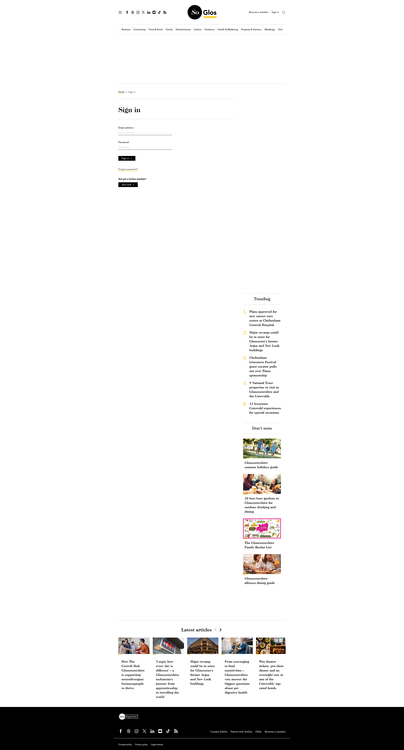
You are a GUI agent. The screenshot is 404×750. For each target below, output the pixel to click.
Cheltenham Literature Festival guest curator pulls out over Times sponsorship (263, 366)
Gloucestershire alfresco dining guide (260, 581)
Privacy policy (141, 744)
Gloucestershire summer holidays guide (261, 465)
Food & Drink (156, 29)
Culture (197, 29)
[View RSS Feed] (165, 12)
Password (123, 142)
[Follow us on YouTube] (154, 12)
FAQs (258, 731)
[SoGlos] (202, 12)
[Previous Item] (215, 629)
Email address (126, 127)
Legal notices (157, 744)
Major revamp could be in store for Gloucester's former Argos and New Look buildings (264, 341)
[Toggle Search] (284, 12)
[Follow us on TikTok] (159, 12)
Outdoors (209, 29)
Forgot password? (128, 169)
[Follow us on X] (143, 12)
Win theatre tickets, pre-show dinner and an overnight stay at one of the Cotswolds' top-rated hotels (271, 675)
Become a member (258, 12)
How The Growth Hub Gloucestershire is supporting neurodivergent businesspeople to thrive (133, 675)
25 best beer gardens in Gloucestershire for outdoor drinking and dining (262, 504)
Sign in (275, 12)
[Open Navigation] (120, 12)
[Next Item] (220, 629)
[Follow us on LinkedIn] (149, 12)
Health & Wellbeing (228, 29)
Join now (126, 184)
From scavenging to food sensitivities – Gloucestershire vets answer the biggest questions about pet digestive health (237, 677)
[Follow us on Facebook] (127, 12)
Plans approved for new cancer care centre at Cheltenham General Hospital (264, 318)
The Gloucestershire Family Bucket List (259, 545)
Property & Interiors (251, 29)
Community (140, 29)
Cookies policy (125, 744)
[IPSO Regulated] (129, 716)
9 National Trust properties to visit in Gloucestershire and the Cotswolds (264, 389)
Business (126, 29)
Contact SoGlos (219, 731)
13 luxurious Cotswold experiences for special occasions (265, 408)
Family (169, 29)
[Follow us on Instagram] (138, 12)
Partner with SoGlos (241, 731)
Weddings (269, 29)
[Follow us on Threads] (132, 12)
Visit (280, 29)
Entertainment (183, 29)
